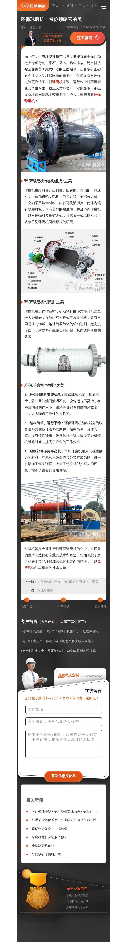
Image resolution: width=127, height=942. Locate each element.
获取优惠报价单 (63, 776)
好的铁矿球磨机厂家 (46, 854)
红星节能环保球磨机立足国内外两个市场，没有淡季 (66, 820)
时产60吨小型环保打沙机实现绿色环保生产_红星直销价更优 (66, 811)
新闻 (69, 5)
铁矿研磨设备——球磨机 (49, 828)
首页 (55, 5)
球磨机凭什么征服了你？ (49, 837)
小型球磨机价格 (43, 846)
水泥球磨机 (45, 590)
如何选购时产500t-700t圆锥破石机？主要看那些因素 (74, 582)
